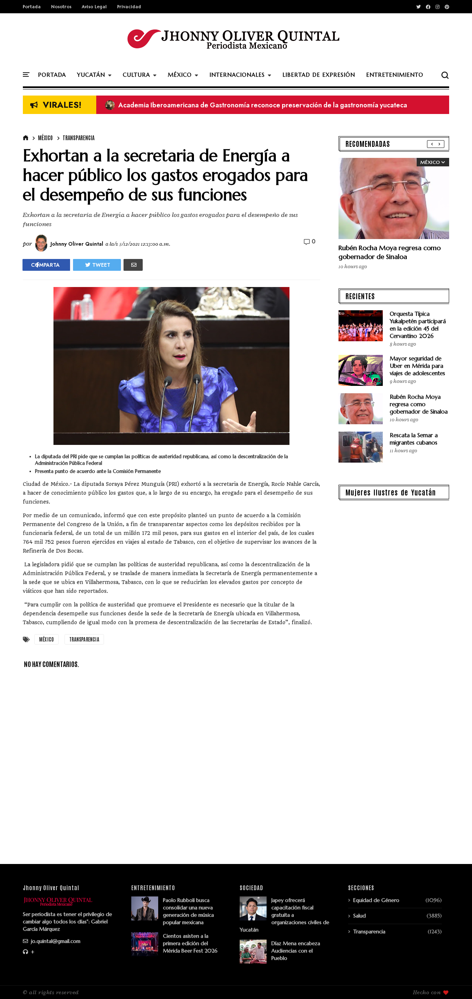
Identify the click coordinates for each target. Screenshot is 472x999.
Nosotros (61, 6)
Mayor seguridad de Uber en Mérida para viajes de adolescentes (417, 366)
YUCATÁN (91, 74)
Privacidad (129, 6)
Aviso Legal (94, 6)
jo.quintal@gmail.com (55, 941)
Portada (32, 6)
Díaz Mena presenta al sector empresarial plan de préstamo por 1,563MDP (225, 105)
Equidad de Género (376, 900)
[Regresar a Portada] (454, 981)
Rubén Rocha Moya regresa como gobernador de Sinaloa (390, 252)
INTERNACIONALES (237, 74)
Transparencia (78, 137)
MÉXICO (180, 74)
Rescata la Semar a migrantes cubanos (414, 439)
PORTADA (52, 74)
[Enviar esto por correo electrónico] (133, 265)
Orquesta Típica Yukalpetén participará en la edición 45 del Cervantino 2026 (418, 324)
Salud (359, 915)
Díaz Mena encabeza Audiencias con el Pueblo (295, 950)
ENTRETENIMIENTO (394, 74)
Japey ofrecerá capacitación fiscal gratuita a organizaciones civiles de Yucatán (284, 915)
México (45, 137)
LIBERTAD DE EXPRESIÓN (318, 74)
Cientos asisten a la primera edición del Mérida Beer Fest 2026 (190, 943)
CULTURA (136, 74)
